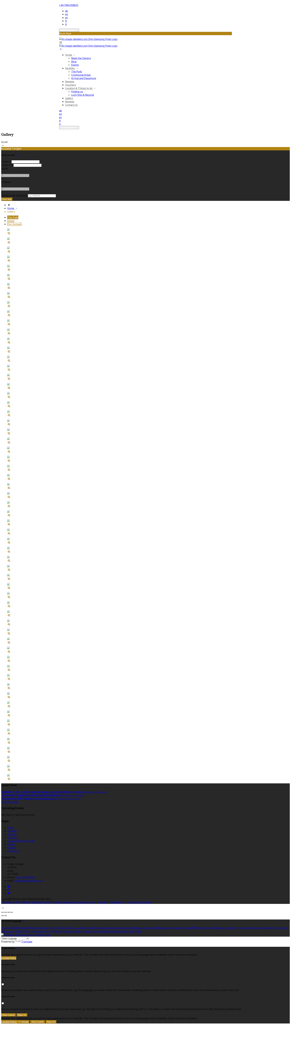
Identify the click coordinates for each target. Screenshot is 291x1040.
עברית (239, 927)
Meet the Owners (81, 58)
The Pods (76, 71)
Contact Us (71, 105)
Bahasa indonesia (226, 927)
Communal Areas (81, 75)
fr (66, 21)
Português (37, 931)
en (66, 14)
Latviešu (113, 927)
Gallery (69, 98)
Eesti (71, 927)
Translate (26, 941)
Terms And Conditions (139, 902)
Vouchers (70, 85)
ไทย (285, 927)
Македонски (125, 927)
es (66, 17)
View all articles (9, 802)
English (15, 927)
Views (10, 220)
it (66, 24)
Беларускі (176, 927)
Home (69, 55)
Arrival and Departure (83, 78)
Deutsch (6, 927)
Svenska (87, 931)
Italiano (44, 927)
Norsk (256, 927)
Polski (46, 931)
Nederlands (267, 927)
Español (24, 927)
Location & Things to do (79, 88)
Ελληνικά (62, 927)
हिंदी (194, 927)
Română (77, 931)
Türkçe (279, 927)
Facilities (70, 68)
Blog (74, 61)
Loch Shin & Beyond (82, 95)
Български (164, 927)
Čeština (187, 927)
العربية (77, 927)
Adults (4, 168)
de (66, 11)
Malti (154, 927)
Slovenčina (130, 931)
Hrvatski (210, 927)
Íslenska (248, 927)
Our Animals (14, 224)
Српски (97, 931)
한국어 (26, 931)
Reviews (69, 81)
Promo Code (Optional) (14, 195)
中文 (139, 931)
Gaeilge (93, 927)
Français (34, 927)
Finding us (77, 91)
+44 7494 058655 (68, 5)
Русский (67, 931)
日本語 (18, 931)
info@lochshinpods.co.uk (28, 880)
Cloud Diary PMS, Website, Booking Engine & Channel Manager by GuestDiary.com (48, 902)
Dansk (52, 927)
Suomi (85, 927)
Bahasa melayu (142, 927)
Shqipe (106, 931)
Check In (6, 161)
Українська (7, 931)
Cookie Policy (117, 902)
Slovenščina (117, 931)
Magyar (200, 927)
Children (6, 182)
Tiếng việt (56, 931)
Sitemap (102, 902)
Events (75, 65)
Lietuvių (102, 927)
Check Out (7, 165)
